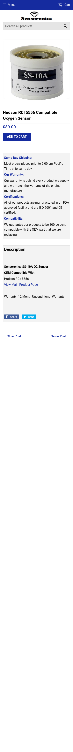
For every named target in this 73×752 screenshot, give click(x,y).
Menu (12, 5)
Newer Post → (60, 336)
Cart (67, 5)
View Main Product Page (21, 285)
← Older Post (12, 336)
